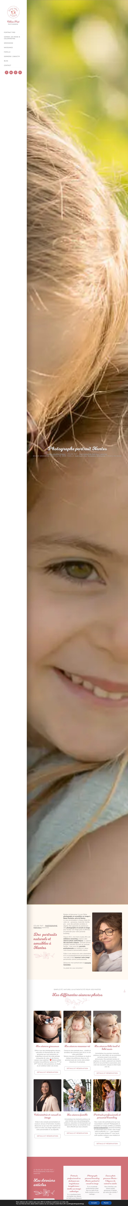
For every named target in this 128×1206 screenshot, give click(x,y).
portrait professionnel (101, 1128)
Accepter (94, 1203)
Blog (6, 61)
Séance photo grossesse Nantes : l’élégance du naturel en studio (110, 1179)
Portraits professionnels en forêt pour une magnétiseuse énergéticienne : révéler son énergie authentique (74, 1183)
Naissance (8, 48)
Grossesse (8, 43)
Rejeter (106, 1203)
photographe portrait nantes (93, 454)
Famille (7, 52)
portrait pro (81, 456)
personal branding (96, 456)
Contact (7, 65)
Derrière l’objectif (12, 56)
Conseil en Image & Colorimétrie (12, 38)
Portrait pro (9, 32)
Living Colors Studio (56, 454)
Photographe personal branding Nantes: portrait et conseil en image (92, 1179)
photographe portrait (45, 927)
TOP (125, 992)
